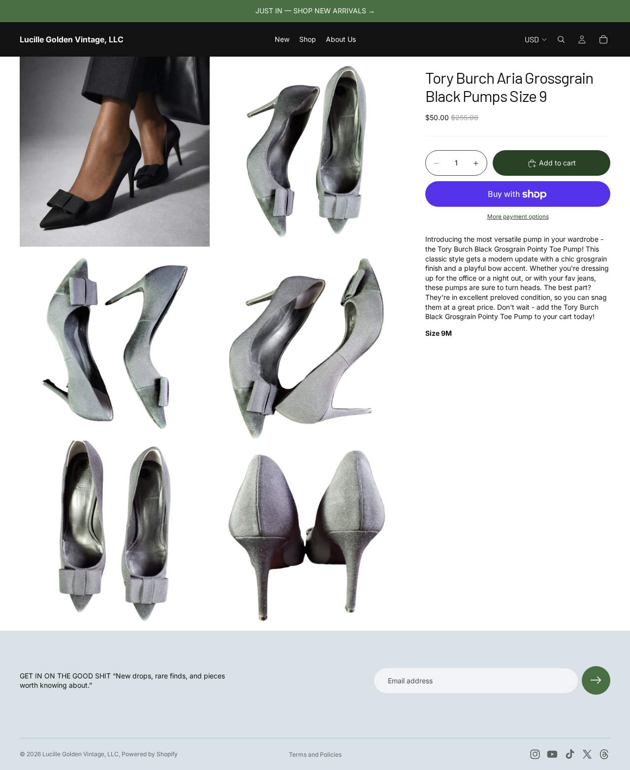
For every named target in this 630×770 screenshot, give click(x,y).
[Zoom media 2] (307, 152)
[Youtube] (552, 754)
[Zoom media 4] (307, 344)
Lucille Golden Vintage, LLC (80, 754)
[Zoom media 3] (115, 344)
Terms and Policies (315, 754)
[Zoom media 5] (115, 536)
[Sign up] (596, 680)
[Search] (561, 39)
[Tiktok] (570, 754)
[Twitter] (587, 754)
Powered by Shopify (150, 754)
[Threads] (604, 754)
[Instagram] (535, 754)
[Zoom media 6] (307, 536)
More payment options (518, 216)
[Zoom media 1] (115, 152)
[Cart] (603, 39)
